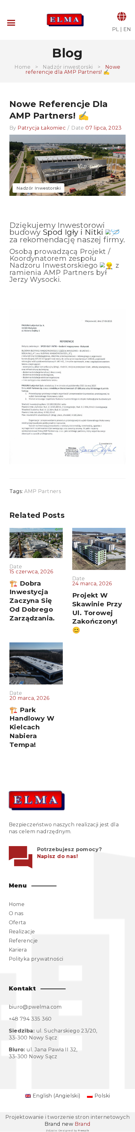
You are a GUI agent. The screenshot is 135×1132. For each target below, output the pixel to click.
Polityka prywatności (36, 959)
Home (22, 67)
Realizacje (22, 932)
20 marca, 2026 (29, 698)
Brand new (68, 1124)
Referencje (23, 941)
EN (127, 29)
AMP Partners (42, 491)
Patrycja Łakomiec (42, 128)
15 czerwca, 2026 (31, 571)
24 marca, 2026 (92, 583)
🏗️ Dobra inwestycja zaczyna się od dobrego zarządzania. (32, 600)
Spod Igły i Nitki (73, 232)
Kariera (18, 950)
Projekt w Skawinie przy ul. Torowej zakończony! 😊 (97, 612)
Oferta (17, 922)
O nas (16, 913)
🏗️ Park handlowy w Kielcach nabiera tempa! (31, 727)
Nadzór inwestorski (68, 67)
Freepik (83, 1130)
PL (115, 29)
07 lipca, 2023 (103, 128)
